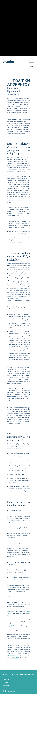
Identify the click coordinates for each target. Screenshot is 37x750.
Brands (5, 682)
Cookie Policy (15, 674)
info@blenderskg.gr (12, 626)
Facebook (31, 674)
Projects (6, 677)
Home (5, 674)
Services (6, 680)
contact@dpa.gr (14, 657)
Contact (6, 685)
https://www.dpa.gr (12, 655)
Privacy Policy (23, 674)
